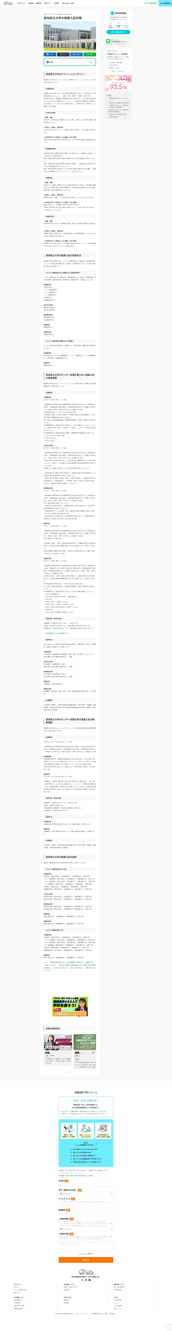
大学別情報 (17, 1303)
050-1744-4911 (75, 1173)
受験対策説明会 (114, 117)
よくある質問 (118, 1305)
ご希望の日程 (66, 1234)
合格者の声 (67, 1290)
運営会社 (112, 1313)
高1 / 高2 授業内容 (119, 1287)
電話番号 (64, 1210)
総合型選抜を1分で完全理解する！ (57, 633)
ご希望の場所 (66, 1219)
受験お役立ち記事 (19, 1305)
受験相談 (66, 1300)
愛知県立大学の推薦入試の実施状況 (119, 102)
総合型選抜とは (18, 1300)
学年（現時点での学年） (70, 1190)
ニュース (116, 1303)
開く (91, 62)
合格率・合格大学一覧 (70, 1287)
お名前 (63, 1181)
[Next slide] (93, 1052)
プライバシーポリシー (82, 1313)
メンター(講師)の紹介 (20, 1290)
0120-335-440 (64, 1173)
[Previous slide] (46, 1052)
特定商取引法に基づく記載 (99, 1313)
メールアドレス (66, 1198)
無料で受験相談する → (118, 32)
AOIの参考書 (117, 1300)
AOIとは (16, 1287)
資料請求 (66, 1303)
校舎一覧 (16, 1292)
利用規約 (84, 1254)
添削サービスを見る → (118, 71)
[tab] (68, 1071)
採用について (118, 1308)
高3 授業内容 (117, 1290)
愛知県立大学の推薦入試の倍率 (118, 114)
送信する (86, 1260)
